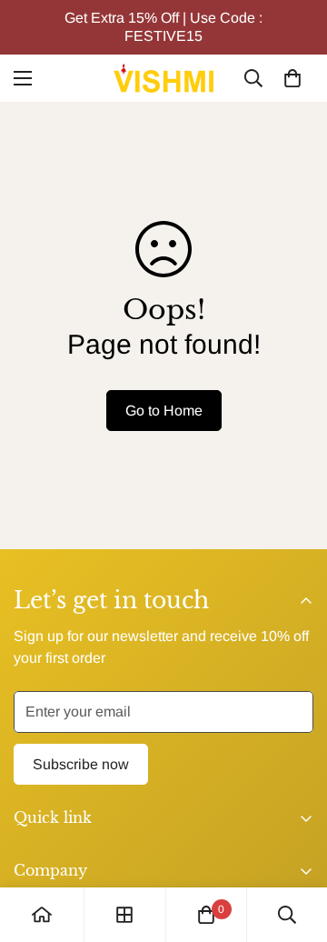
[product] (42, 915)
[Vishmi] (163, 78)
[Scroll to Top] (294, 845)
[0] (292, 78)
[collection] (124, 915)
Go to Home (164, 410)
